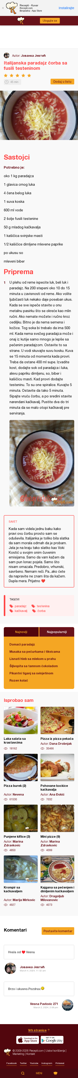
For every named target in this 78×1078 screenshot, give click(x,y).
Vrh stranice (37, 1030)
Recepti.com (7, 1052)
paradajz (21, 606)
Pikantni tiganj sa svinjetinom (31, 673)
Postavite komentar (58, 931)
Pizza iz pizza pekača (57, 728)
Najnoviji (21, 632)
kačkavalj (21, 611)
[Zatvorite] (3, 8)
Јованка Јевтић (33, 55)
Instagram (46, 1063)
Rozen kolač (18, 680)
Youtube (34, 1063)
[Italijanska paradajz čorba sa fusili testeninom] (41, 463)
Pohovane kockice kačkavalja (57, 777)
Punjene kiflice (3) (21, 828)
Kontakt (30, 1053)
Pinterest (59, 1063)
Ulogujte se (50, 20)
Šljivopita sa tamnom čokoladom (33, 666)
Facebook (11, 1063)
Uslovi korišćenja (55, 1050)
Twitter (23, 1063)
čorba (41, 611)
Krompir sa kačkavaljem (21, 881)
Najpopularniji (57, 632)
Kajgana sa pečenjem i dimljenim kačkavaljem (57, 881)
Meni (39, 1073)
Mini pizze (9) (57, 828)
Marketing (18, 1053)
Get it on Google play (52, 1040)
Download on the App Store (27, 1040)
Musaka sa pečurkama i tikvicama (34, 651)
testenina (43, 606)
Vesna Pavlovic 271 (44, 1004)
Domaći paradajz (22, 644)
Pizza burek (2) (21, 777)
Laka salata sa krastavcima (21, 728)
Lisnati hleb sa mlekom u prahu (32, 658)
